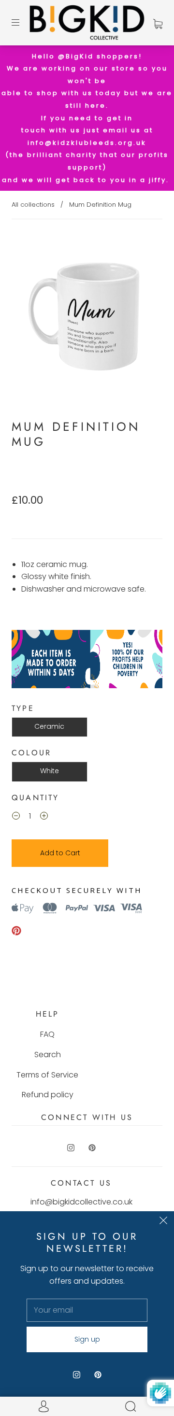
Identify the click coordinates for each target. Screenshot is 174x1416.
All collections (33, 204)
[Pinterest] (16, 930)
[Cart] (157, 22)
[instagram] (70, 1148)
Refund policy (47, 1094)
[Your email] (87, 1310)
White (49, 771)
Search (47, 1054)
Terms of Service (47, 1074)
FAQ (47, 1034)
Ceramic (49, 726)
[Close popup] (163, 1221)
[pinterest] (91, 1148)
